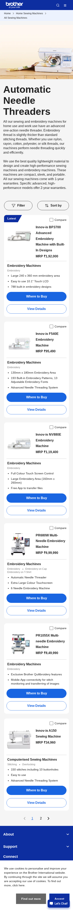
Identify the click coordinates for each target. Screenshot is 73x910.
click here (18, 885)
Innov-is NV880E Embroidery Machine (48, 440)
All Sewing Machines (15, 17)
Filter (21, 205)
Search (58, 5)
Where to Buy (36, 296)
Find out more (31, 898)
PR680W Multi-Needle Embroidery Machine (50, 541)
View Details (36, 309)
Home (7, 13)
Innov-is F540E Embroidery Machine (47, 339)
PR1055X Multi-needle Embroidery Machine (50, 641)
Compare (61, 219)
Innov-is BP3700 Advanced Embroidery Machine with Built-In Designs (50, 238)
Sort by (56, 205)
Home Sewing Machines (29, 13)
